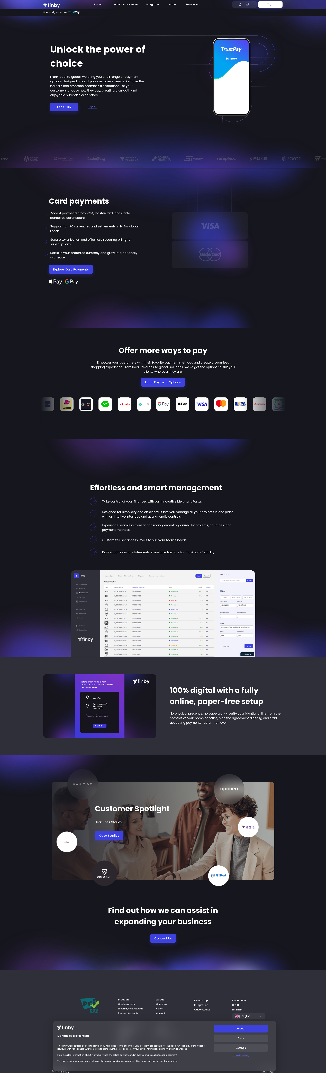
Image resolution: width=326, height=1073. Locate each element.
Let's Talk (64, 107)
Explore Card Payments (71, 269)
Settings (241, 1048)
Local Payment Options (163, 382)
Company (161, 1004)
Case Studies (109, 835)
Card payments (126, 1004)
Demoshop (201, 1000)
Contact (160, 1013)
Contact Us (163, 938)
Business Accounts (128, 1013)
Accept (240, 1028)
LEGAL (235, 1005)
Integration (201, 1005)
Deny (241, 1038)
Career (159, 1008)
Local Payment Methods (130, 1008)
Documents (239, 1000)
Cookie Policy (241, 1055)
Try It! (92, 107)
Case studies (202, 1009)
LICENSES (237, 1009)
